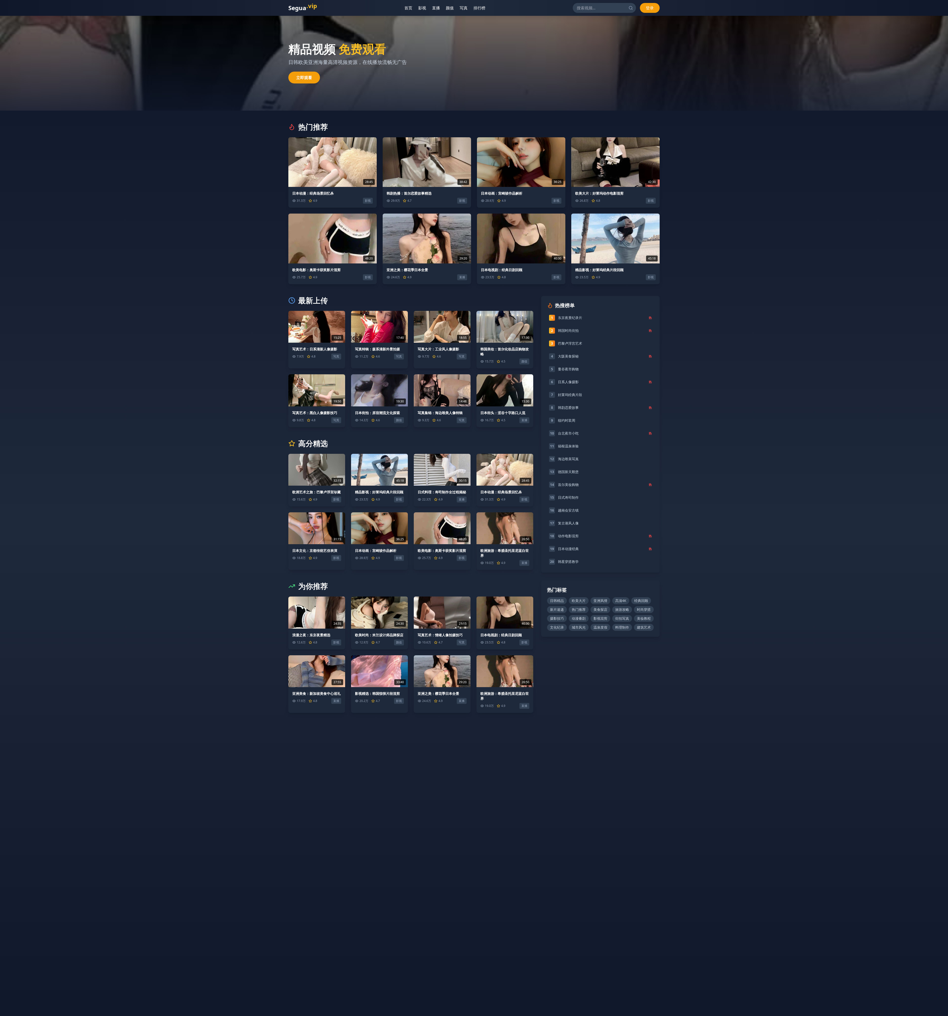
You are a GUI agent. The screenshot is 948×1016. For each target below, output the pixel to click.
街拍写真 (622, 618)
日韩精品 (557, 600)
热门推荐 (579, 609)
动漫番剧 (579, 618)
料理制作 (622, 627)
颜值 (452, 8)
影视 (424, 8)
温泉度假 (600, 627)
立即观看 (304, 77)
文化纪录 (557, 627)
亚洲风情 (600, 600)
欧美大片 (579, 600)
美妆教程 (644, 618)
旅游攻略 (622, 609)
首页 (410, 8)
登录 (650, 8)
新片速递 (557, 609)
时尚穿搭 (644, 609)
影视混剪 (600, 618)
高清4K (620, 600)
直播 (438, 8)
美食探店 (600, 609)
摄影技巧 (557, 618)
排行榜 (481, 8)
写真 (466, 8)
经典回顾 (641, 600)
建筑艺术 (644, 627)
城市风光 (579, 627)
